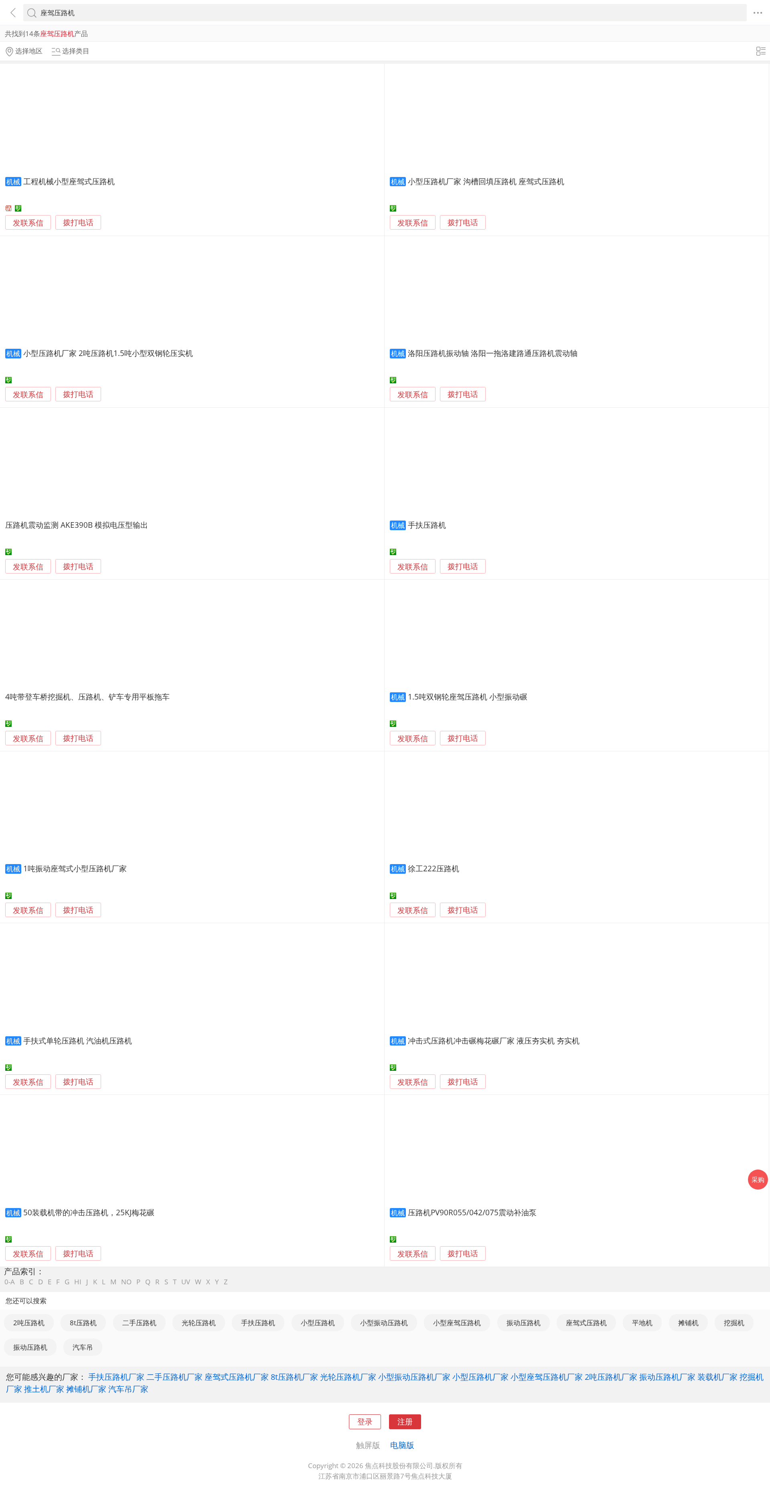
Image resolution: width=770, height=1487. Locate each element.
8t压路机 (83, 1322)
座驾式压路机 (586, 1322)
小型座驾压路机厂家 (547, 1376)
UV (185, 1281)
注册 (405, 1421)
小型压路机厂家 (480, 1376)
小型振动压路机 (384, 1322)
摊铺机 (688, 1322)
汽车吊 (83, 1347)
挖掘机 (734, 1322)
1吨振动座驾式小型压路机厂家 (75, 868)
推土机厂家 (44, 1388)
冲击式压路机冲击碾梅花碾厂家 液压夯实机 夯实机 (494, 1040)
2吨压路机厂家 (611, 1376)
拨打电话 (78, 222)
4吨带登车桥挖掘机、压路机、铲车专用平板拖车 (87, 697)
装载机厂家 (717, 1376)
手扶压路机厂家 (116, 1376)
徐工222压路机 (433, 868)
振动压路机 (524, 1322)
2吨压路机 (29, 1322)
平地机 (642, 1322)
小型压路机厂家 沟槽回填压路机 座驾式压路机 (486, 181)
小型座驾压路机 (457, 1322)
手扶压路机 (427, 525)
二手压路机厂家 (174, 1376)
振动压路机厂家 (667, 1376)
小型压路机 (318, 1322)
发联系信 (28, 223)
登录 (365, 1421)
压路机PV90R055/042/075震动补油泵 (472, 1212)
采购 (758, 1179)
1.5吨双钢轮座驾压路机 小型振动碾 (467, 697)
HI (77, 1281)
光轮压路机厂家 (348, 1376)
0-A (9, 1281)
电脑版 (402, 1444)
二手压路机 (139, 1322)
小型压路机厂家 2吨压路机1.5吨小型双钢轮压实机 (108, 353)
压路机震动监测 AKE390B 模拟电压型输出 (76, 525)
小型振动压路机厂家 (414, 1376)
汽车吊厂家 (128, 1388)
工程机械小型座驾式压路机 (69, 181)
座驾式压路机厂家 (237, 1376)
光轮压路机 (199, 1322)
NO (126, 1281)
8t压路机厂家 (294, 1376)
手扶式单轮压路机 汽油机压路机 (77, 1040)
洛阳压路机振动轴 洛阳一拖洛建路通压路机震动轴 (493, 353)
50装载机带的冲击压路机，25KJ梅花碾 (88, 1212)
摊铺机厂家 (86, 1388)
